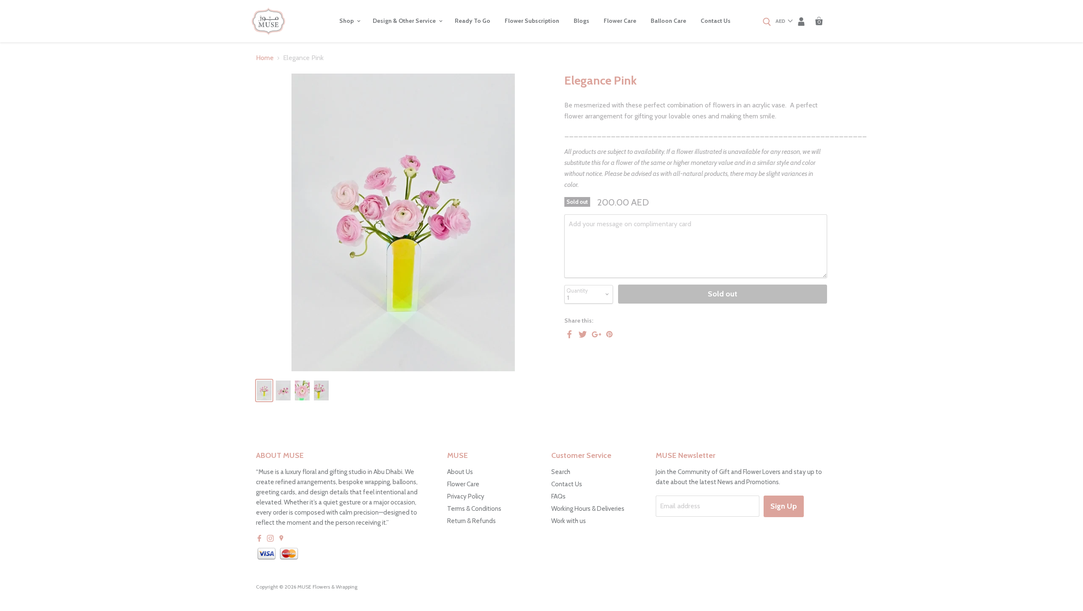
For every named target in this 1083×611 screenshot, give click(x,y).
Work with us (568, 521)
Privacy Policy (465, 496)
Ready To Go (472, 21)
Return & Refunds (471, 521)
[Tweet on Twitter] (583, 334)
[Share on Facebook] (569, 334)
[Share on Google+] (596, 334)
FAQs (558, 496)
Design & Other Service (405, 21)
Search (560, 472)
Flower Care (620, 21)
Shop (347, 21)
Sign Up (783, 506)
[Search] (767, 22)
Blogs (581, 21)
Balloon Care (668, 21)
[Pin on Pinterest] (610, 334)
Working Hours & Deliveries (587, 508)
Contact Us (716, 21)
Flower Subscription (532, 21)
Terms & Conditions (474, 508)
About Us (460, 472)
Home (265, 58)
